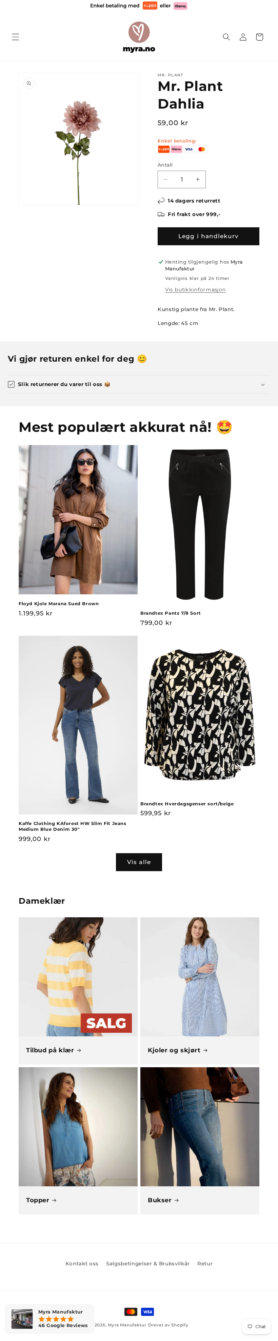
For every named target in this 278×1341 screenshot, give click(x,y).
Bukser (160, 1200)
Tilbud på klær (50, 1050)
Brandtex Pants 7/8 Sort (170, 613)
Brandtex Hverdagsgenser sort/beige (187, 803)
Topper (37, 1200)
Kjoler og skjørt (174, 1050)
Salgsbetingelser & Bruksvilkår (148, 1263)
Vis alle (139, 862)
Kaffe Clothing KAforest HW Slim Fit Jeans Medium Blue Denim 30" (72, 826)
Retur (205, 1263)
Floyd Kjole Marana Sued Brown (59, 603)
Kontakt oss (82, 1263)
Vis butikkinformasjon (195, 289)
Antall (165, 165)
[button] (15, 37)
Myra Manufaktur (127, 1324)
